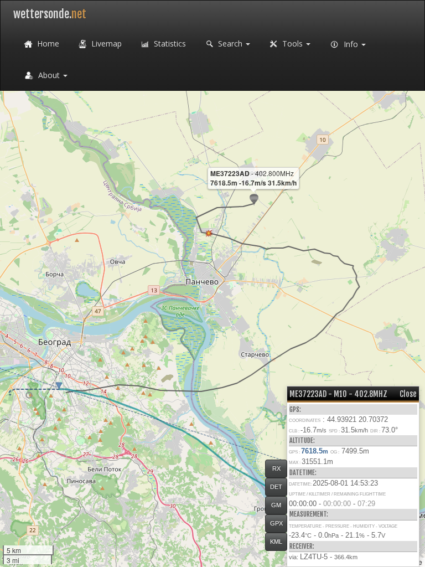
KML (276, 541)
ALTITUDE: (302, 440)
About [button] (49, 75)
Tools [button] (292, 43)
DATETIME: (303, 472)
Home (47, 43)
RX (276, 468)
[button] (29, 395)
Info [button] (350, 44)
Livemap (105, 43)
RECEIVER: (301, 546)
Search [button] (230, 43)
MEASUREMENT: (308, 514)
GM (276, 505)
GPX (276, 523)
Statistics (169, 43)
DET (276, 486)
